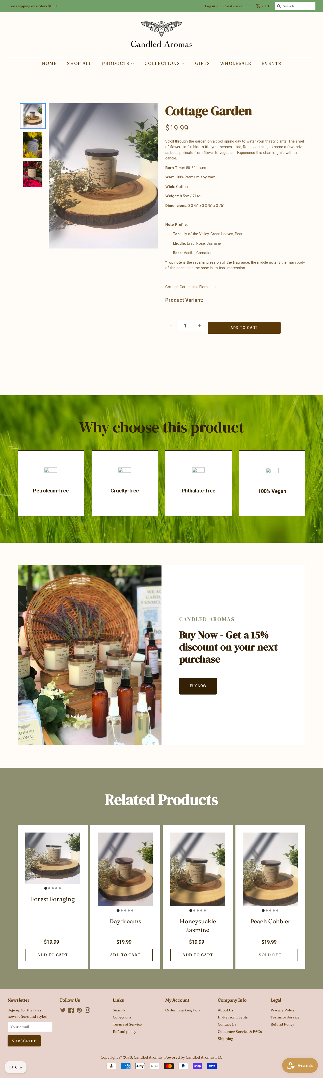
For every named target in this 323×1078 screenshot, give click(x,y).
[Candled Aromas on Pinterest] (79, 1011)
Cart (265, 6)
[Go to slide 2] (49, 888)
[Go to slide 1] (45, 888)
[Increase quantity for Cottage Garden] (199, 325)
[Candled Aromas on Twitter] (63, 1011)
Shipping (225, 1038)
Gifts (202, 63)
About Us (225, 1010)
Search (119, 1010)
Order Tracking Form (184, 1010)
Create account (236, 6)
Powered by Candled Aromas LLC (193, 1057)
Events (271, 63)
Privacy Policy (283, 1010)
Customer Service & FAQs (240, 1031)
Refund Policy (282, 1024)
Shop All (79, 63)
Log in (210, 6)
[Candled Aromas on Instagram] (87, 1011)
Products (116, 63)
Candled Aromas (148, 1057)
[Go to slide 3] (53, 888)
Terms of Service (127, 1024)
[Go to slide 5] (60, 888)
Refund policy (124, 1031)
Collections (163, 63)
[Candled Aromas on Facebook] (71, 1011)
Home (49, 63)
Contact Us (227, 1024)
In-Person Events (233, 1017)
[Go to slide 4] (56, 888)
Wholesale (235, 63)
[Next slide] (32, 178)
